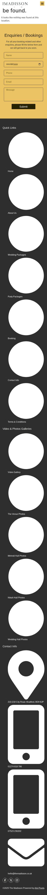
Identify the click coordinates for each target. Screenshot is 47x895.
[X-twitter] (11, 880)
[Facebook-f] (5, 880)
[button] (42, 3)
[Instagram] (17, 880)
